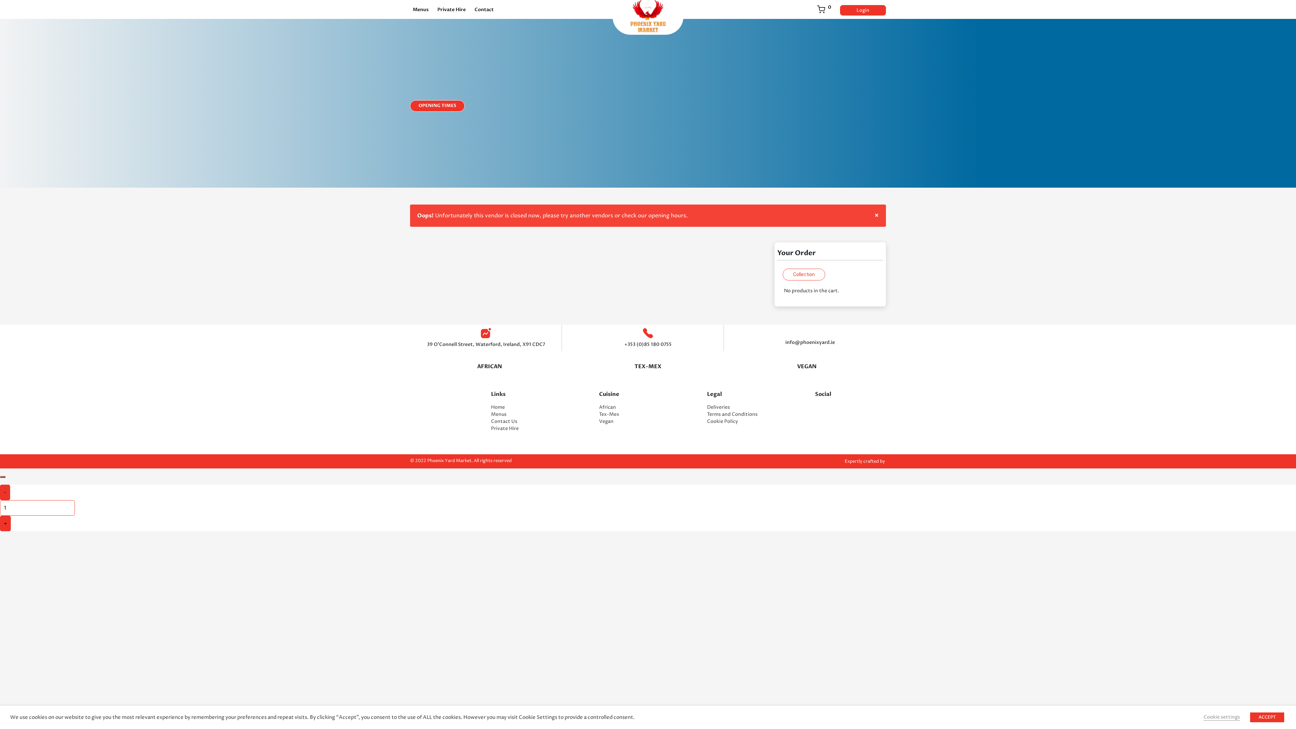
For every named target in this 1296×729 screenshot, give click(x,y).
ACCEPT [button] (1267, 717)
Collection (804, 274)
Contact (484, 9)
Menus (421, 9)
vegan (806, 366)
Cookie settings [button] (1222, 717)
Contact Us (504, 421)
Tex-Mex (648, 366)
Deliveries (718, 407)
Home (498, 407)
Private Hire (451, 9)
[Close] (2, 477)
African (489, 366)
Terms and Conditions (732, 414)
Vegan (606, 421)
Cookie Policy (722, 421)
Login (863, 10)
